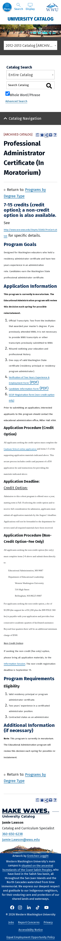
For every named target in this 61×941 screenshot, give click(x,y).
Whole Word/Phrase (25, 94)
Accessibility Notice (30, 929)
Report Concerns (28, 922)
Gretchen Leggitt (37, 855)
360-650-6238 (12, 834)
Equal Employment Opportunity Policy (30, 937)
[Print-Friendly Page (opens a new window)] (50, 135)
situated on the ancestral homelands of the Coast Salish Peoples (27, 867)
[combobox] (30, 45)
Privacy (48, 922)
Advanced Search (16, 101)
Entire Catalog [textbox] (20, 75)
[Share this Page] (46, 135)
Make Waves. (25, 810)
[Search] (49, 85)
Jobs (11, 922)
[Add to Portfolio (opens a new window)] (42, 135)
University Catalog (31, 19)
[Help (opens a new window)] (55, 135)
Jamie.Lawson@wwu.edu (21, 839)
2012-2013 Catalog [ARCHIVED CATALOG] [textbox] (31, 45)
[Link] (36, 448)
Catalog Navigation (25, 118)
